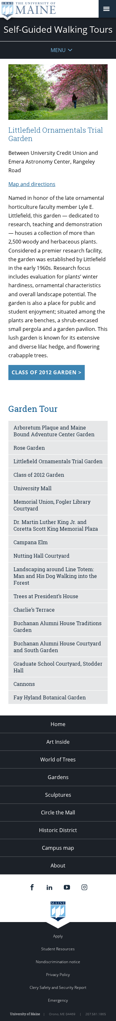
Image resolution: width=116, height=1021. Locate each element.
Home (58, 724)
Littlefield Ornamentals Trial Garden (58, 461)
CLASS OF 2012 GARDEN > (47, 372)
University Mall (33, 488)
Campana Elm (31, 542)
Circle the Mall (58, 812)
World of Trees (58, 759)
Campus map (58, 847)
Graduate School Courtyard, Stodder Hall (58, 667)
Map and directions (31, 184)
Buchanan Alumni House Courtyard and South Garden (57, 646)
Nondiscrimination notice (58, 961)
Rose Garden (29, 447)
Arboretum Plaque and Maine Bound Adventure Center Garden (54, 431)
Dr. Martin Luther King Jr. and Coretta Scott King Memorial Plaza (56, 525)
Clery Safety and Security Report (58, 987)
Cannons (24, 683)
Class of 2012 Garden (39, 474)
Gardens (58, 777)
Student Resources (58, 949)
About (58, 865)
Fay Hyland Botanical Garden (50, 697)
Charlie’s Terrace (34, 609)
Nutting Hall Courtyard (42, 555)
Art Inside (58, 741)
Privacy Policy (58, 974)
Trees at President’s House (46, 596)
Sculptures (58, 794)
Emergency (58, 1000)
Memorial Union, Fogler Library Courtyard (52, 505)
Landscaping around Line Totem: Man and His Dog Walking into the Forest (55, 576)
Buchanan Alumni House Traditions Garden (58, 626)
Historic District (58, 830)
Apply (58, 936)
